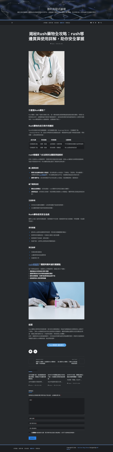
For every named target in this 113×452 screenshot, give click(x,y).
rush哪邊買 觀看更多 (56, 345)
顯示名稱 (32, 418)
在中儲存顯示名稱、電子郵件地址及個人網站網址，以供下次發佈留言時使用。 (53, 432)
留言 (31, 400)
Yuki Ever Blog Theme (83, 447)
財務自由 (68, 22)
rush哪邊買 (42, 175)
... (42, 382)
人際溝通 (45, 22)
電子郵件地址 (33, 423)
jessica (53, 43)
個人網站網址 (33, 428)
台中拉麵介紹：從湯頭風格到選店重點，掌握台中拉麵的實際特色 (37, 377)
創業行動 (51, 22)
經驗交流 (62, 22)
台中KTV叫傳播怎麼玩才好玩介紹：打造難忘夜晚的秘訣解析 (56, 377)
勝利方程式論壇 (56, 9)
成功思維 (56, 22)
